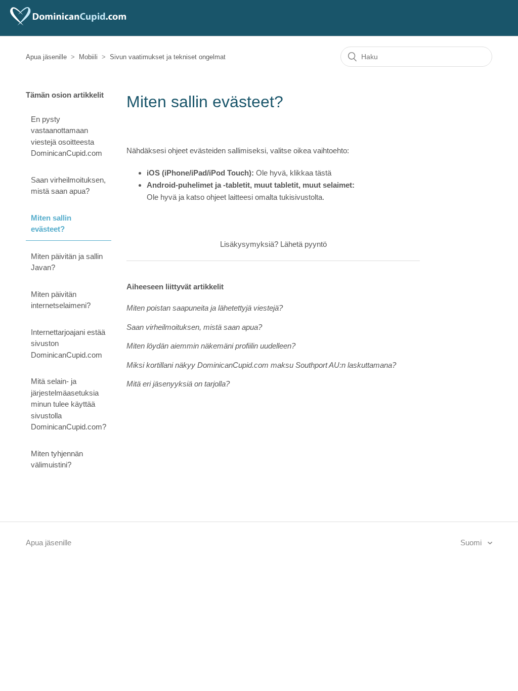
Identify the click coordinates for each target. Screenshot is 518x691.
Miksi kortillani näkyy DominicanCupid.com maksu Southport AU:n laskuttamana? (261, 365)
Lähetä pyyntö (303, 244)
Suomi (472, 542)
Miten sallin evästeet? (51, 223)
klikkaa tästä (310, 172)
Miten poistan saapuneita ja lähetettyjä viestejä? (204, 308)
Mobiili (88, 57)
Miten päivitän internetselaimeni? (61, 300)
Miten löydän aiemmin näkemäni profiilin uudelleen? (210, 345)
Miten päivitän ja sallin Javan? (67, 262)
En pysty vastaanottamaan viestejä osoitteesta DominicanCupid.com (66, 136)
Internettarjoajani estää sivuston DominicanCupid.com (68, 343)
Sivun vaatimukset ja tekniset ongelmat (168, 57)
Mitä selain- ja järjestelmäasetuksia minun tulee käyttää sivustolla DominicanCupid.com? (68, 404)
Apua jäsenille (46, 57)
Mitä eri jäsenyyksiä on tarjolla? (178, 383)
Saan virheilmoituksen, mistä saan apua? (68, 186)
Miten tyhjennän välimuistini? (57, 459)
